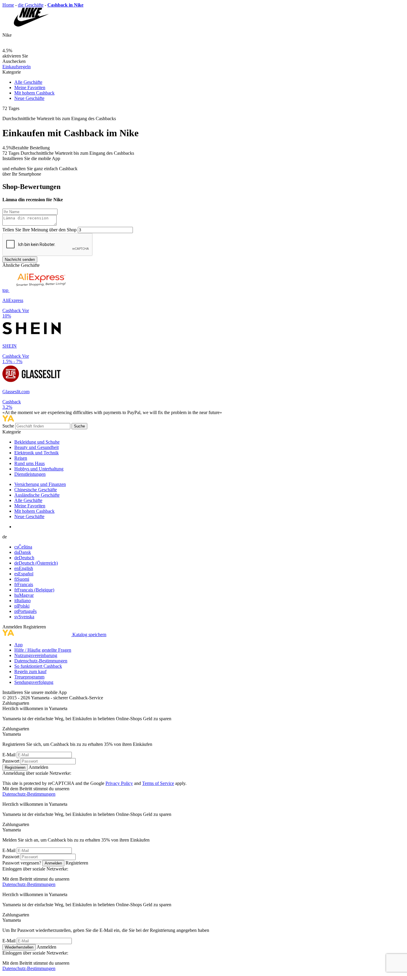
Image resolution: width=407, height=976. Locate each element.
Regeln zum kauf (30, 671)
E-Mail (8, 754)
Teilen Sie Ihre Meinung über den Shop (39, 229)
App (18, 644)
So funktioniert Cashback (38, 666)
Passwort (10, 760)
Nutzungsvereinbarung (35, 655)
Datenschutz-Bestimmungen (40, 660)
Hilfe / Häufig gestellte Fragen (42, 650)
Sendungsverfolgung (33, 682)
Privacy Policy (119, 783)
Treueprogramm (29, 676)
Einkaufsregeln (16, 66)
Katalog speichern (89, 634)
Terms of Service (158, 783)
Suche (8, 425)
